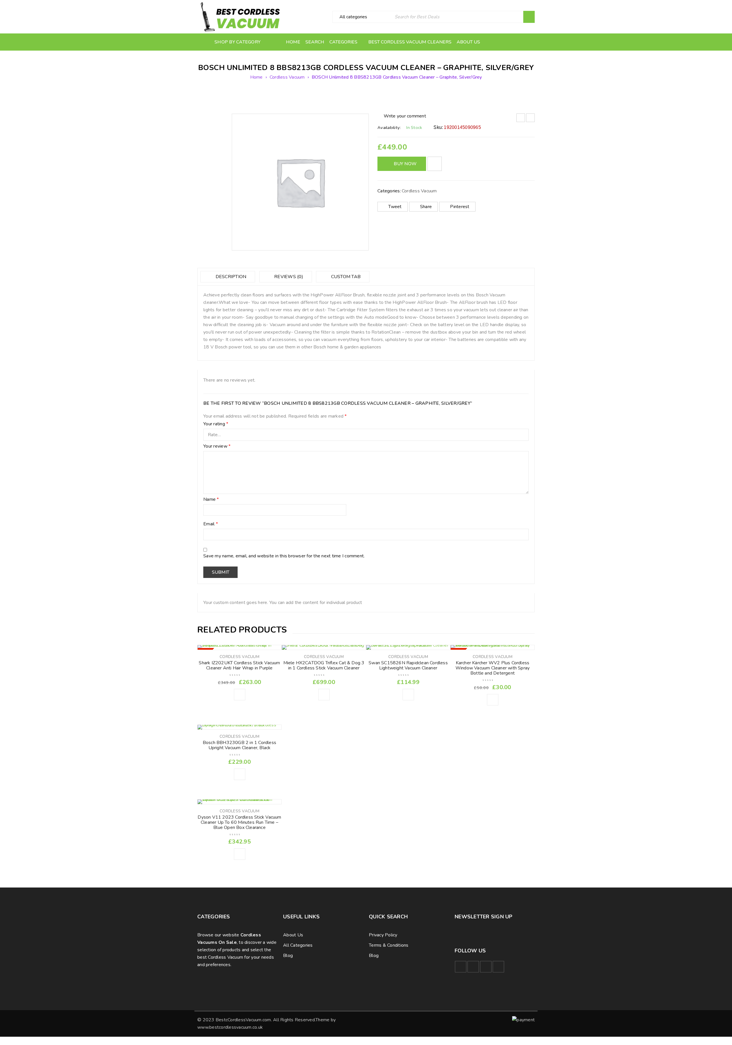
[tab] (227, 276)
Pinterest (459, 207)
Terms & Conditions (389, 945)
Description (230, 277)
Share (426, 207)
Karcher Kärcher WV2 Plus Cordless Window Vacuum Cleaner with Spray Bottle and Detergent (492, 668)
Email (210, 524)
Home (256, 77)
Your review (216, 446)
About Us (293, 935)
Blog (288, 955)
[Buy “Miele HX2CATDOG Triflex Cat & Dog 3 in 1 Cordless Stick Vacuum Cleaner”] (324, 694)
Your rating (215, 424)
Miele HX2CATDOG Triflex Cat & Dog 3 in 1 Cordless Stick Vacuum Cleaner (324, 665)
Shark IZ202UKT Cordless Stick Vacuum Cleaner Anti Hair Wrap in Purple (239, 665)
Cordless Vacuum (287, 77)
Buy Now (405, 164)
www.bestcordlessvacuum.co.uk (230, 1027)
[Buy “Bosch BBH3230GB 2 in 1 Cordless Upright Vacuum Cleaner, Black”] (239, 774)
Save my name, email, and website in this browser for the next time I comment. (284, 556)
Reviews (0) (288, 277)
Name (211, 499)
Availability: (389, 127)
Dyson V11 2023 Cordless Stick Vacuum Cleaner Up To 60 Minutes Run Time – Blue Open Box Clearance (239, 822)
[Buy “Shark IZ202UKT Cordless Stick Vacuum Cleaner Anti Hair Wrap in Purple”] (239, 694)
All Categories (298, 945)
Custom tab (345, 277)
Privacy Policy (383, 935)
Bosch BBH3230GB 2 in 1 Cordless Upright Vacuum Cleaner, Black (239, 745)
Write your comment (405, 116)
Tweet (394, 207)
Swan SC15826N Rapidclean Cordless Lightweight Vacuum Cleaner (408, 665)
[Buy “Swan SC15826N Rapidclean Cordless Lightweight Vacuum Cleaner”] (408, 694)
